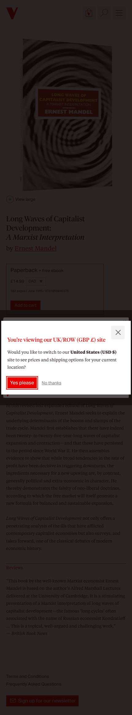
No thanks (51, 383)
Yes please (22, 382)
